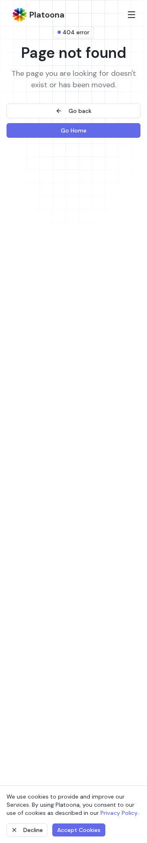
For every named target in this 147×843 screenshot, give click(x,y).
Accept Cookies (78, 830)
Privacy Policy (119, 813)
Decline (33, 830)
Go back (80, 111)
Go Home (74, 130)
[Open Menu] (131, 14)
